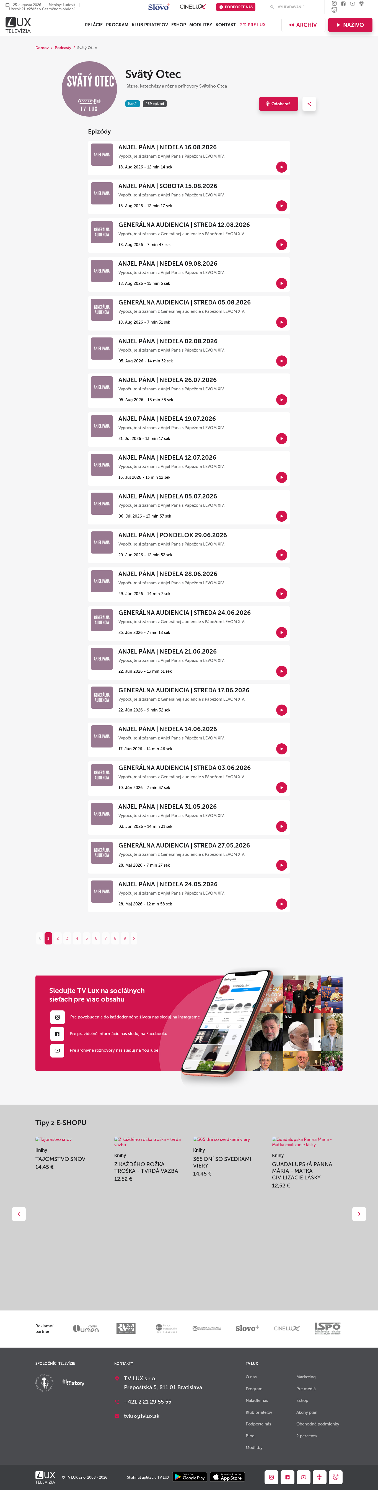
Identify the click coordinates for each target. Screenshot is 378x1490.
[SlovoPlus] (159, 7)
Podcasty (63, 47)
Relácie (94, 24)
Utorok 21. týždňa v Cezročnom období (41, 9)
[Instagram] (334, 3)
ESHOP (178, 24)
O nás (251, 1376)
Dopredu (359, 1214)
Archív (306, 25)
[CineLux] (193, 7)
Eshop (302, 1400)
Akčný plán (306, 1412)
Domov (42, 47)
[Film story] (73, 1383)
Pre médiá (306, 1388)
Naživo (353, 25)
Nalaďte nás (257, 1400)
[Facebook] (343, 4)
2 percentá (306, 1435)
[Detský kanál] (334, 10)
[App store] (227, 1477)
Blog (250, 1435)
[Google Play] (189, 1477)
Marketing (306, 1376)
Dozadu (19, 1214)
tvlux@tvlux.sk (142, 1416)
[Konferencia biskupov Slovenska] (44, 1383)
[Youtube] (352, 4)
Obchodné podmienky (317, 1424)
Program (117, 24)
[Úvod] (18, 25)
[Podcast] (362, 4)
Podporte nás (239, 7)
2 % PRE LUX (252, 24)
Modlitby (200, 24)
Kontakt (226, 24)
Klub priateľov (150, 24)
